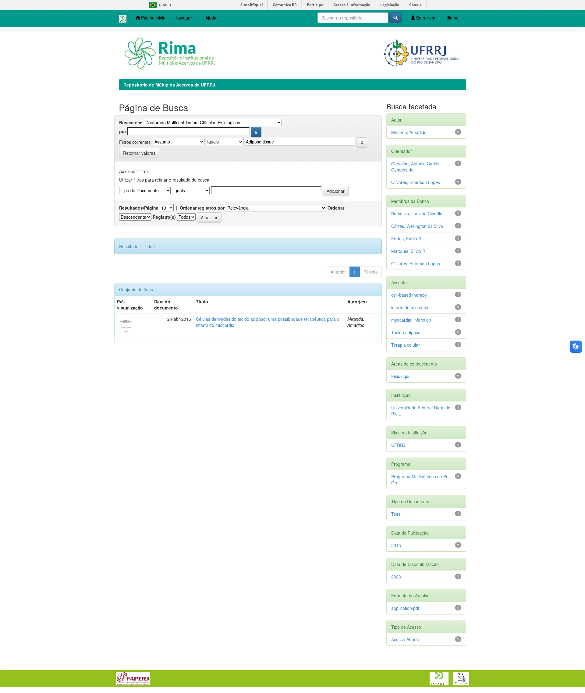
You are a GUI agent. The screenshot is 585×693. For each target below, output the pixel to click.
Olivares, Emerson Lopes (415, 182)
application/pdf (405, 608)
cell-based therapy (409, 295)
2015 (396, 545)
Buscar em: (131, 122)
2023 (396, 577)
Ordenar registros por (202, 208)
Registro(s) (164, 217)
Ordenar (336, 208)
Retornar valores (139, 153)
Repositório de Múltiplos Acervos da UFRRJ (169, 85)
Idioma (452, 18)
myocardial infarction (411, 320)
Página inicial (153, 18)
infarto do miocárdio (410, 307)
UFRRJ (398, 445)
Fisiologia (400, 376)
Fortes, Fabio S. (406, 238)
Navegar (184, 18)
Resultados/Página (138, 208)
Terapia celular (405, 345)
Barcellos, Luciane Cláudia (416, 213)
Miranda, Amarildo (409, 132)
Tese (396, 514)
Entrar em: (426, 18)
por (122, 131)
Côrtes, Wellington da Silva (417, 226)
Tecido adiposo (405, 332)
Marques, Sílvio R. (409, 251)
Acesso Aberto (405, 639)
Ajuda (210, 18)
